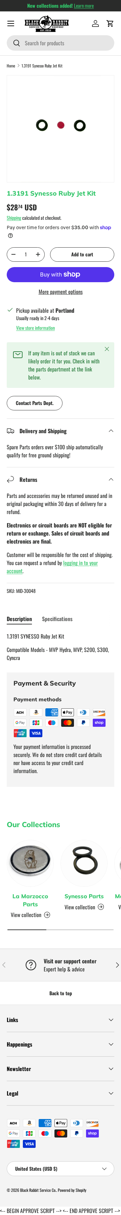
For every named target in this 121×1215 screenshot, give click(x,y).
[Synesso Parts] (84, 863)
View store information (35, 327)
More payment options (61, 292)
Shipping (14, 217)
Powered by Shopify (72, 1190)
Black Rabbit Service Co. (38, 1190)
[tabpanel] (60, 647)
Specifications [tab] (57, 619)
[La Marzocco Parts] (30, 863)
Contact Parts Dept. (34, 402)
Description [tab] (19, 619)
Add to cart (82, 254)
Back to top (60, 993)
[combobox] (60, 43)
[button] (110, 23)
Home (11, 65)
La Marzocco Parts (30, 900)
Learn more (84, 5)
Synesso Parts (84, 896)
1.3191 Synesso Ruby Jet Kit (42, 65)
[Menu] (10, 23)
